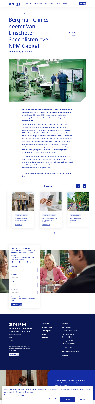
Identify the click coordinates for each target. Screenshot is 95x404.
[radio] (14, 262)
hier (23, 395)
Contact (82, 3)
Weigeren (83, 399)
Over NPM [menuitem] (46, 324)
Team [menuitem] (44, 334)
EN (76, 3)
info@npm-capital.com (71, 351)
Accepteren (67, 399)
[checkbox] (24, 262)
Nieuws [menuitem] (45, 337)
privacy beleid (12, 350)
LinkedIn (66, 355)
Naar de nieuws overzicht (46, 233)
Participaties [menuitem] (47, 331)
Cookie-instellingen (53, 398)
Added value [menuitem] (47, 327)
